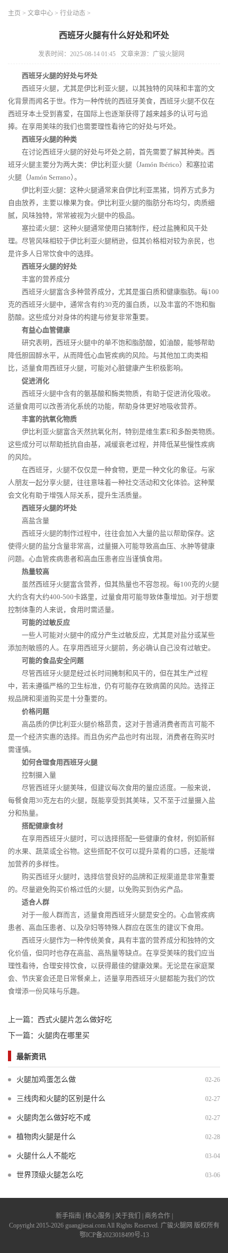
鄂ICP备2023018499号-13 (114, 1235)
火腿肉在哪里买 (64, 1035)
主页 (14, 13)
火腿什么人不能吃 (46, 1156)
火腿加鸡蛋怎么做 (46, 1079)
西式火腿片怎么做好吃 (75, 1020)
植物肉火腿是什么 (46, 1137)
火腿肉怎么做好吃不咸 (53, 1118)
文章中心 (40, 13)
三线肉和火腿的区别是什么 (61, 1099)
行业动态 (72, 13)
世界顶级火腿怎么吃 (49, 1175)
